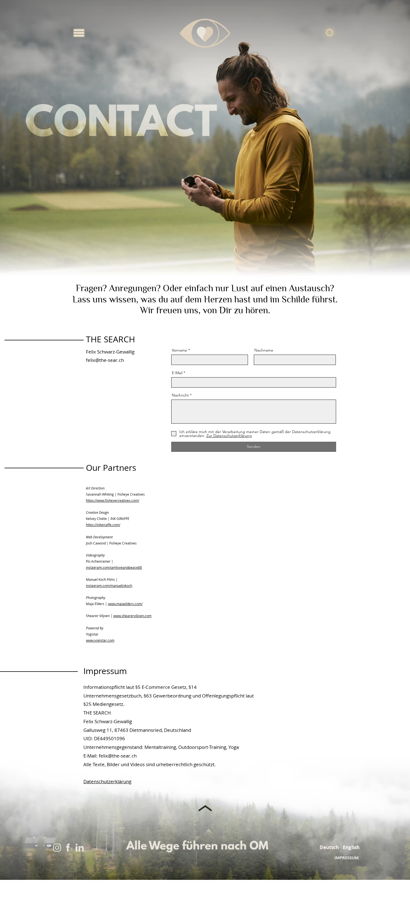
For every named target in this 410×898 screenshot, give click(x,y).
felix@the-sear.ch (105, 360)
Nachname (263, 350)
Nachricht (180, 395)
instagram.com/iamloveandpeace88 (114, 567)
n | (110, 615)
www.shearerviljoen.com (132, 615)
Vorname (179, 350)
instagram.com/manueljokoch (109, 585)
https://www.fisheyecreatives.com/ (112, 500)
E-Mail (177, 373)
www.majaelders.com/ (125, 603)
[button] (79, 33)
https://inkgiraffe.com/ (103, 524)
